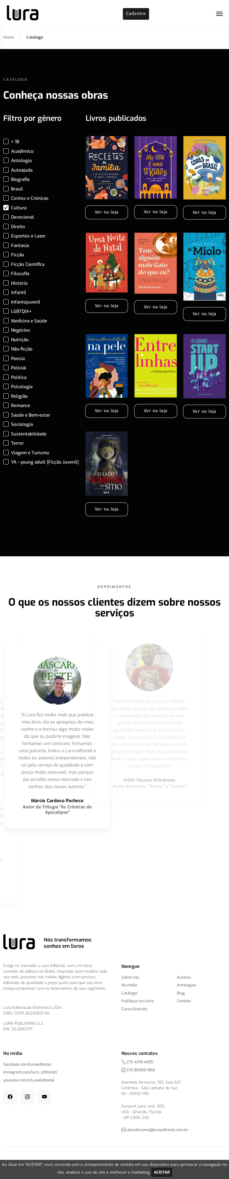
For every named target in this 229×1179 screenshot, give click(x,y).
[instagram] (27, 1097)
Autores (184, 977)
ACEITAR (162, 1172)
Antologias (186, 985)
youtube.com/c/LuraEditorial (28, 1080)
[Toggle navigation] (219, 14)
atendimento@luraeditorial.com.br (157, 1129)
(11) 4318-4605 (139, 1061)
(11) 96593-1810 (140, 1070)
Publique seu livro (137, 1000)
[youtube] (44, 1097)
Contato (184, 1000)
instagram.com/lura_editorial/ (30, 1072)
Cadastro (136, 13)
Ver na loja (107, 212)
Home (8, 37)
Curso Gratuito (134, 1009)
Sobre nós (130, 977)
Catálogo (129, 993)
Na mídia (129, 985)
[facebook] (10, 1097)
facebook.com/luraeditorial (27, 1064)
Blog (181, 993)
